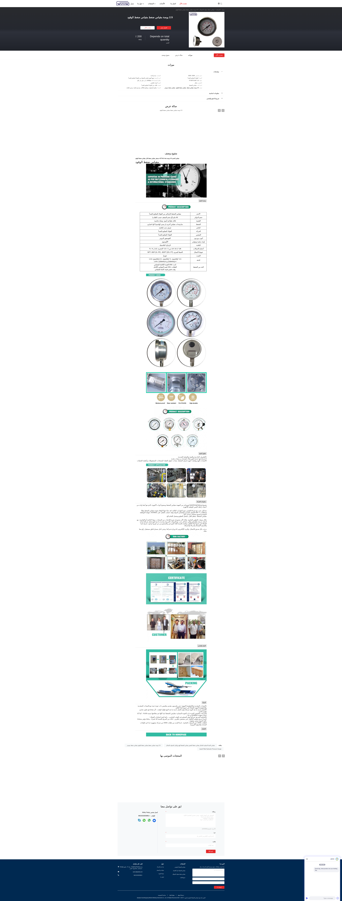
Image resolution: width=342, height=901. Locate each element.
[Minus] (307, 859)
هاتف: (214, 841)
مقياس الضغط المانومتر (180, 867)
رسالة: (214, 811)
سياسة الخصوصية (162, 895)
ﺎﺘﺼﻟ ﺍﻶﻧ (210, 851)
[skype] (139, 820)
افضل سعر (164, 27)
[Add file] (337, 898)
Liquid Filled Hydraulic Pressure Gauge (210, 749)
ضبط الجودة (161, 873)
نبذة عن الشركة (160, 867)
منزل (223, 9)
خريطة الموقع (181, 895)
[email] (154, 820)
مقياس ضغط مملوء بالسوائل (206, 9)
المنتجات (218, 9)
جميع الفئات (182, 877)
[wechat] (144, 820)
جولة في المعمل (160, 870)
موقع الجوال (172, 895)
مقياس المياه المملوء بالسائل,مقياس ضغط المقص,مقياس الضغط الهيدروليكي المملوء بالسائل (190, 745)
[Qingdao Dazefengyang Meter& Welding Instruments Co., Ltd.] (123, 3)
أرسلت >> (219, 887)
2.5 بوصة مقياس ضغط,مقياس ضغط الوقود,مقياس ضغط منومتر (143, 745)
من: (214, 832)
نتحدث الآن (147, 27)
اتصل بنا (162, 877)
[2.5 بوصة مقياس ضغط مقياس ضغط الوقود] (206, 29)
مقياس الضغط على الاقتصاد (179, 870)
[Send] (306, 898)
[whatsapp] (149, 820)
